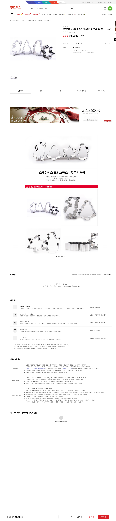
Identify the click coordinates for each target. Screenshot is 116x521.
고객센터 (110, 2)
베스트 (43, 14)
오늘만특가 (36, 14)
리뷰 (40, 91)
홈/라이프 (15, 20)
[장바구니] (104, 8)
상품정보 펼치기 (60, 256)
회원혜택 (93, 2)
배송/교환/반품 (81, 91)
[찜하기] (71, 517)
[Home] (11, 20)
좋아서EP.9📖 (72, 14)
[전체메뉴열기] (12, 14)
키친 (23, 20)
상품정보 (20, 91)
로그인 (88, 2)
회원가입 (84, 2)
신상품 (49, 14)
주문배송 (100, 2)
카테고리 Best (102, 91)
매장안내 (105, 2)
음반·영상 (27, 14)
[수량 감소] (60, 516)
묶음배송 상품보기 (91, 52)
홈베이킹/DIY (31, 20)
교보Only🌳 (81, 14)
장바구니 (91, 517)
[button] (109, 29)
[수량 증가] (65, 516)
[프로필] (110, 8)
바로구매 (103, 517)
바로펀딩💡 (62, 14)
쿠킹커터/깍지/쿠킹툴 (43, 20)
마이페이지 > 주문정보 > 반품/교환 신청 (35, 369)
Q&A (61, 91)
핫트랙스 (32, 8)
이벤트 (55, 14)
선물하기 (79, 517)
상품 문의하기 (107, 274)
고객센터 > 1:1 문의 (67, 369)
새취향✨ (19, 14)
